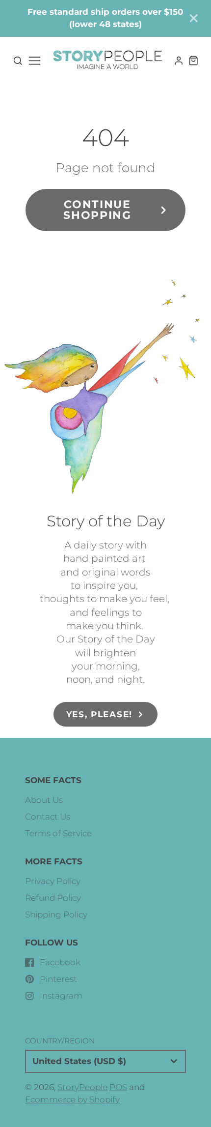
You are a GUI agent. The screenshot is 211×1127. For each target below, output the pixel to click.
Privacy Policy (52, 881)
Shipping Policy (56, 914)
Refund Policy (53, 898)
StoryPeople (82, 1087)
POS (118, 1087)
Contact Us (47, 817)
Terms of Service (58, 833)
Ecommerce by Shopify (72, 1099)
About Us (44, 800)
